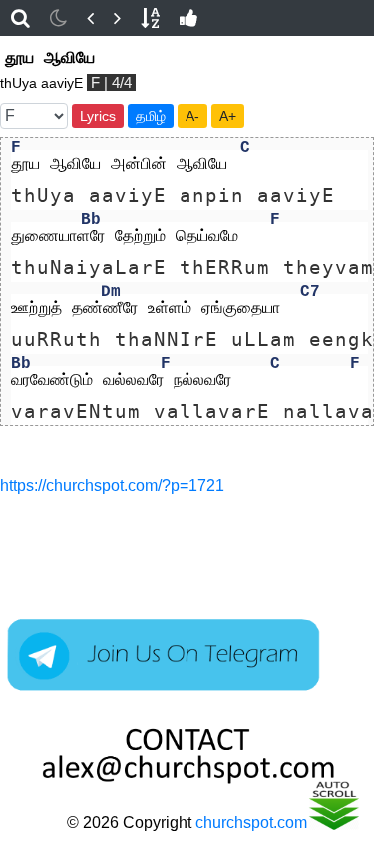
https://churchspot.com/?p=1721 (112, 485)
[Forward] (117, 18)
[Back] (90, 18)
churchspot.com (251, 822)
